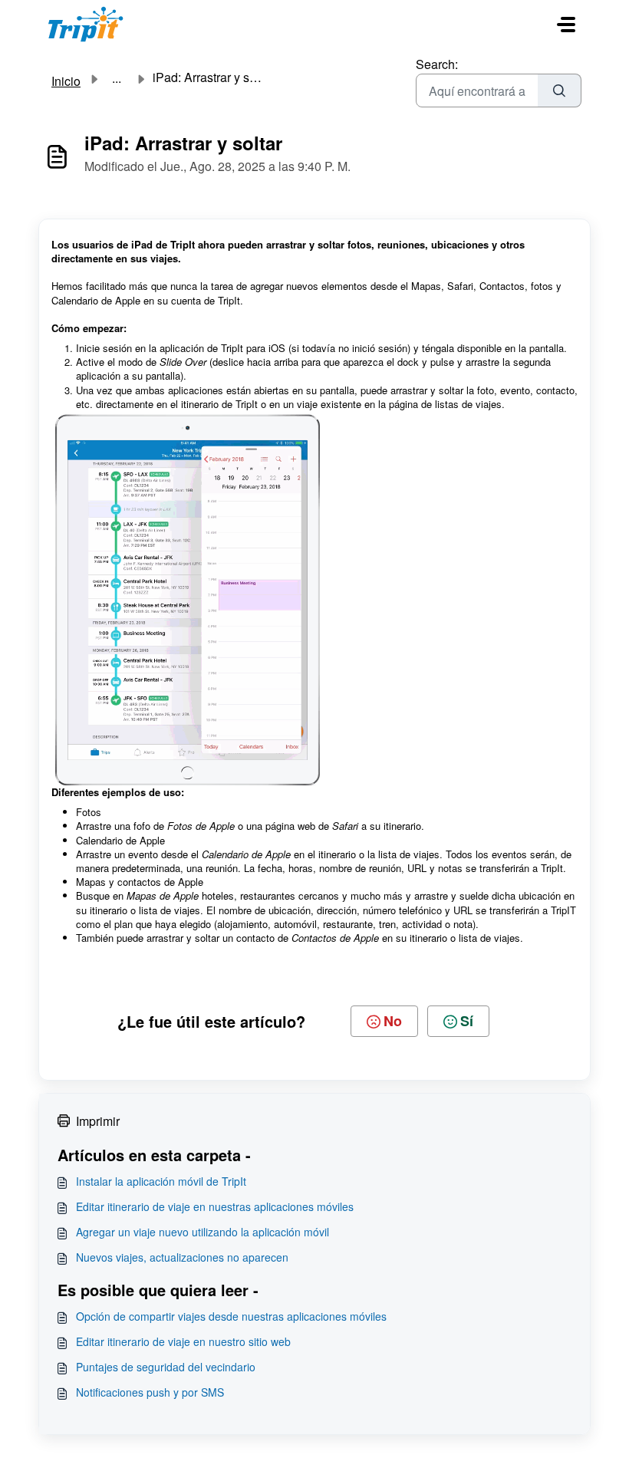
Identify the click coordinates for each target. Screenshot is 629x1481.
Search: (437, 64)
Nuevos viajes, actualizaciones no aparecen (182, 1257)
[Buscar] (559, 90)
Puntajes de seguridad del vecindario (165, 1366)
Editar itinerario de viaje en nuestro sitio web (183, 1341)
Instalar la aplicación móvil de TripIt (161, 1181)
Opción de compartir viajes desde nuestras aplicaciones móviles (231, 1316)
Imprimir (98, 1121)
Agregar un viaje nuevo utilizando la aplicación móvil (202, 1231)
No (393, 1021)
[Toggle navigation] (566, 24)
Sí (466, 1021)
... (116, 78)
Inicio (66, 81)
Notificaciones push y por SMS (150, 1392)
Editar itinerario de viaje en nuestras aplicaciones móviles (215, 1206)
